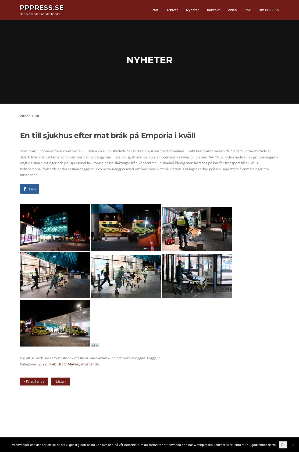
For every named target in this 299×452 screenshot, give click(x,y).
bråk (52, 364)
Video (232, 10)
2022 (42, 364)
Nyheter (192, 10)
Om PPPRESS (269, 10)
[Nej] (293, 444)
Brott (62, 364)
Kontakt (213, 10)
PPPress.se (42, 7)
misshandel (90, 364)
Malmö (73, 364)
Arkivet (172, 10)
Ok (283, 444)
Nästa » (60, 381)
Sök (248, 10)
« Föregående (33, 381)
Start (155, 10)
